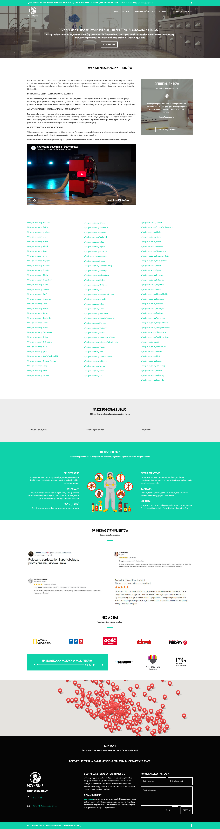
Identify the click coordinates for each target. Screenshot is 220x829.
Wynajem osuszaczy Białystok (38, 265)
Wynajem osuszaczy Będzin (151, 265)
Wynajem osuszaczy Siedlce (94, 280)
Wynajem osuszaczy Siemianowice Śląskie (99, 337)
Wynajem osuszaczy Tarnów (94, 223)
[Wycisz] (94, 665)
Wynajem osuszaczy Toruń (37, 294)
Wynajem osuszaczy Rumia (151, 289)
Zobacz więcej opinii (167, 129)
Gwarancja (177, 12)
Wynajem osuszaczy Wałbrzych (95, 237)
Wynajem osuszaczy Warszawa (38, 222)
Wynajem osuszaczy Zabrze (37, 322)
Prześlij (186, 810)
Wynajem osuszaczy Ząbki (150, 342)
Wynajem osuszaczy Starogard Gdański (155, 327)
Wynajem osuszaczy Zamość (151, 222)
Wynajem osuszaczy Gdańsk (37, 246)
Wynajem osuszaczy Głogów (94, 347)
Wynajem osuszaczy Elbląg (37, 366)
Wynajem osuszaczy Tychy (37, 351)
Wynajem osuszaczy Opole (37, 346)
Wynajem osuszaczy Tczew (151, 237)
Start (116, 12)
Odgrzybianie (146, 429)
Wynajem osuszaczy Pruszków (95, 328)
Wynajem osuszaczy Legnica (94, 246)
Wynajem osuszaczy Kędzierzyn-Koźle (155, 256)
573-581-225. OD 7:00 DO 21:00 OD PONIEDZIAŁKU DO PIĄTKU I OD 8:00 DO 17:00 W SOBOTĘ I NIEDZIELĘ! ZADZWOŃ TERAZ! (77, 3)
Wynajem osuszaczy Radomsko (152, 380)
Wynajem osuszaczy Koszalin (38, 375)
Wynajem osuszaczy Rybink (37, 337)
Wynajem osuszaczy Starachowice (153, 346)
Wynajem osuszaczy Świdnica (152, 275)
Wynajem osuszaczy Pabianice (95, 361)
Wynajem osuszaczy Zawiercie (152, 313)
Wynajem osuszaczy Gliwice (37, 308)
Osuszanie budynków (39, 429)
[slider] (98, 665)
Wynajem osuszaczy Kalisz (94, 242)
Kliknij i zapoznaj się (71, 825)
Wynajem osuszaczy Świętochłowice (154, 322)
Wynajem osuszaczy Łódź (36, 237)
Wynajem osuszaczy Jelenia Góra (96, 275)
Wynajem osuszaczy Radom (37, 284)
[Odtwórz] (34, 665)
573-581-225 (109, 44)
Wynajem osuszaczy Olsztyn (37, 313)
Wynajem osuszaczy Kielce (37, 303)
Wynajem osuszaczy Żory (93, 351)
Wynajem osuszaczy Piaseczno (152, 299)
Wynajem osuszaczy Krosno (151, 361)
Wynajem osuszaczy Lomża (94, 370)
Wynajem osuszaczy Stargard (95, 323)
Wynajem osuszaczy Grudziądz (95, 251)
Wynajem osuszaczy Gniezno (94, 332)
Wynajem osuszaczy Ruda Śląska (39, 342)
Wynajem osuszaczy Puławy (151, 351)
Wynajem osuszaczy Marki (150, 356)
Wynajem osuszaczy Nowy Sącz (95, 270)
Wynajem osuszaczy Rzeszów (38, 289)
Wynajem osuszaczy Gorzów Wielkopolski (42, 356)
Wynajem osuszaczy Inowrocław (96, 313)
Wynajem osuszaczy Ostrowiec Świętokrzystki (101, 342)
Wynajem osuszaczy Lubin (94, 304)
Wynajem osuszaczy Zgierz (151, 270)
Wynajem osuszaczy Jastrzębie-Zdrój (98, 265)
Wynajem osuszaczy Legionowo (152, 284)
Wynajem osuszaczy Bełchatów (152, 280)
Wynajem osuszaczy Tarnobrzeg (153, 366)
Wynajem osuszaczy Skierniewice (153, 332)
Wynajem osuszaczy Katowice (38, 270)
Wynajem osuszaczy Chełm (151, 232)
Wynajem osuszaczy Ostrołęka (152, 308)
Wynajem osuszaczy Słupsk (94, 261)
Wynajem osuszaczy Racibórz (152, 303)
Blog (154, 12)
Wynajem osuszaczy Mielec (151, 241)
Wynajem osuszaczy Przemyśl (152, 246)
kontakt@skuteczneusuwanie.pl (45, 806)
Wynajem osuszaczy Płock (37, 370)
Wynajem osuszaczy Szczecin (38, 251)
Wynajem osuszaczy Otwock (151, 370)
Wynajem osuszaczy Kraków (37, 227)
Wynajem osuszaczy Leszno (94, 366)
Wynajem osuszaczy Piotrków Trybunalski (99, 318)
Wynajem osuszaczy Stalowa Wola (153, 251)
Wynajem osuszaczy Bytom (37, 327)
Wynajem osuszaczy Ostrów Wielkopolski (99, 294)
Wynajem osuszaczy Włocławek (96, 227)
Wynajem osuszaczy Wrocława (38, 232)
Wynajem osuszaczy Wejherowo (153, 318)
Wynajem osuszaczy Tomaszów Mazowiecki (157, 227)
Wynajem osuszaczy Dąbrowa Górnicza (41, 361)
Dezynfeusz (88, 799)
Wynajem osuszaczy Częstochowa (39, 280)
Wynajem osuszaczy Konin (94, 308)
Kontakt (189, 12)
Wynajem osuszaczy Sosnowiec (39, 299)
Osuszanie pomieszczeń (95, 429)
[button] (116, 708)
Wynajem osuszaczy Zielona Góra (39, 332)
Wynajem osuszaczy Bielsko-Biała (39, 318)
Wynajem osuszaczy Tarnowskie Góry (98, 356)
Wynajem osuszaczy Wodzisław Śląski (155, 337)
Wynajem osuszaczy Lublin (37, 256)
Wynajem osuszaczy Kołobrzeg (152, 375)
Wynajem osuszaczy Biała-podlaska (154, 260)
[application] (67, 664)
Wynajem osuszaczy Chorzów (95, 232)
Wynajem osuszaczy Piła (93, 289)
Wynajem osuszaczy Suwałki (95, 299)
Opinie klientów (142, 12)
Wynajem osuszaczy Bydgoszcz (38, 260)
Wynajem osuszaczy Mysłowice (95, 285)
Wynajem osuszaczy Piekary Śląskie (154, 294)
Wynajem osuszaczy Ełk (93, 375)
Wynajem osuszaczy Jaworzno (95, 256)
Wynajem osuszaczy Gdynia (37, 275)
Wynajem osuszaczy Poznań (37, 241)
